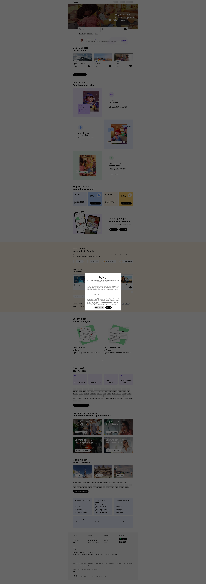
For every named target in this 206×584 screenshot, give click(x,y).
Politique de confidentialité (101, 304)
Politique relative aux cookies (112, 304)
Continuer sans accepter (115, 275)
